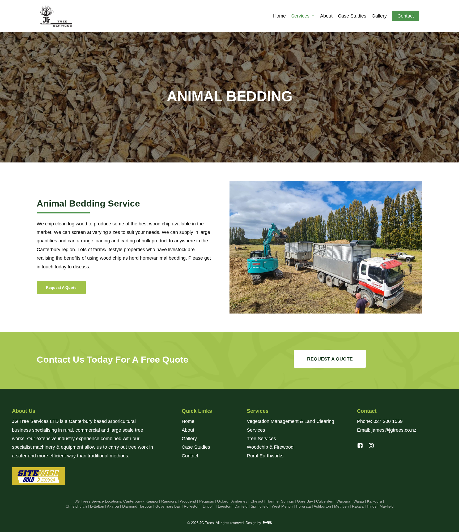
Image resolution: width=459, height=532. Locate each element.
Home (188, 421)
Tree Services (261, 438)
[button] (61, 287)
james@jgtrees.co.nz (393, 430)
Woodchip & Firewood (270, 447)
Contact (190, 455)
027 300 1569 (388, 421)
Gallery (189, 438)
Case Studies (196, 447)
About (188, 430)
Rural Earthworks (265, 455)
